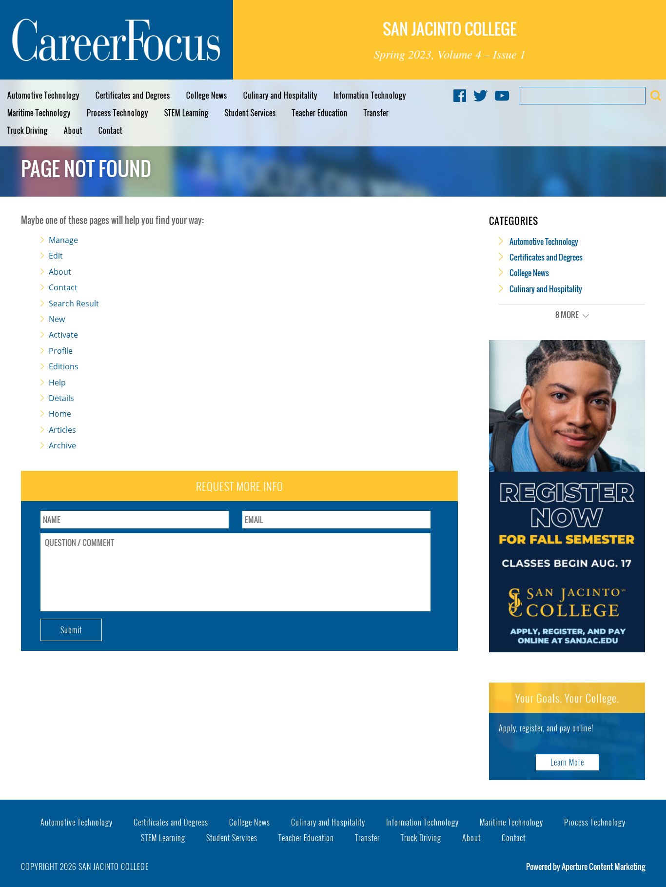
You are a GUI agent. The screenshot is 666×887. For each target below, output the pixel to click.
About (73, 130)
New (57, 319)
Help (57, 382)
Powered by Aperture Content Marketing (585, 866)
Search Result (74, 303)
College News (206, 95)
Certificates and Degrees (133, 95)
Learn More (567, 762)
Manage (63, 240)
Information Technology (369, 95)
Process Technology (117, 113)
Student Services (250, 113)
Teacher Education (320, 113)
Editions (63, 366)
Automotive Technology (43, 95)
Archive (62, 445)
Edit (56, 255)
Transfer (376, 113)
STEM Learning (186, 113)
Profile (61, 350)
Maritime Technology (39, 113)
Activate (63, 334)
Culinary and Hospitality (280, 95)
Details (61, 398)
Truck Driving (27, 130)
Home (60, 413)
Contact (110, 130)
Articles (62, 429)
